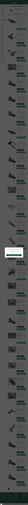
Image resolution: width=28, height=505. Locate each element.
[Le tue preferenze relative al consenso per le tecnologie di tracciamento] (1, 504)
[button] (22, 248)
